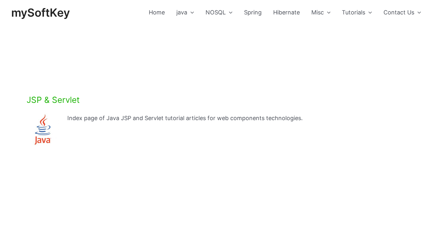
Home (157, 12)
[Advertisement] (219, 47)
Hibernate (286, 12)
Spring (253, 12)
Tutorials (353, 12)
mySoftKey (40, 12)
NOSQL (216, 12)
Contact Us (398, 12)
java (181, 12)
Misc (317, 12)
